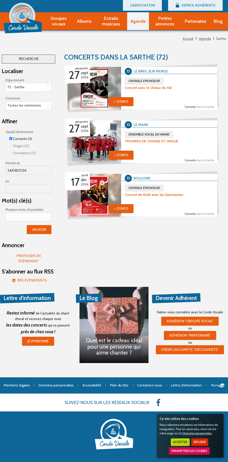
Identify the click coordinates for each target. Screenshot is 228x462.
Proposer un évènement (28, 258)
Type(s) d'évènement (19, 132)
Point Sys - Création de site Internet (217, 385)
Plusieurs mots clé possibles (24, 209)
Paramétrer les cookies (189, 451)
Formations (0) (24, 153)
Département (14, 80)
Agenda (205, 39)
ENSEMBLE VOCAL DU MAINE (148, 134)
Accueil (188, 39)
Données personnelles (197, 433)
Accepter (180, 442)
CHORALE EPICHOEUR (144, 81)
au (7, 181)
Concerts (199, 107)
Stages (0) (20, 146)
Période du (12, 163)
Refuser (200, 442)
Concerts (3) (22, 139)
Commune (12, 98)
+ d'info (121, 101)
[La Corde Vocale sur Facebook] (158, 402)
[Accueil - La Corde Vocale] (23, 18)
